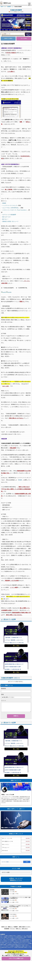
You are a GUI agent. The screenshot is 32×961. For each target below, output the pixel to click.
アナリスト (12, 928)
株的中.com (4, 926)
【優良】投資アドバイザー (24, 926)
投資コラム (18, 928)
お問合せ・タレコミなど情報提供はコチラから (16, 879)
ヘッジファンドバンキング (9, 205)
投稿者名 (3, 688)
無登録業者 (6, 928)
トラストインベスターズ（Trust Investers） (14, 210)
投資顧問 (16, 926)
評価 (2, 694)
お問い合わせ (25, 928)
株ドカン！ (5, 219)
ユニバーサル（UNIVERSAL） (11, 207)
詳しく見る (16, 645)
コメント (3, 700)
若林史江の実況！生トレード (10, 221)
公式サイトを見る (8, 38)
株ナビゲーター (6, 217)
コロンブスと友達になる (16, 958)
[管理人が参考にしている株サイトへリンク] (16, 828)
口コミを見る (24, 38)
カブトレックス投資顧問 (9, 214)
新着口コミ (10, 926)
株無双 (4, 203)
